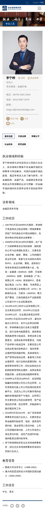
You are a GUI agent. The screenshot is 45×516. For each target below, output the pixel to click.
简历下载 (14, 119)
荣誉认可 (36, 136)
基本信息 (9, 136)
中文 (42, 3)
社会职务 (9, 144)
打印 (12, 123)
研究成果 (22, 144)
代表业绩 (22, 136)
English (36, 3)
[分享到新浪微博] (17, 506)
